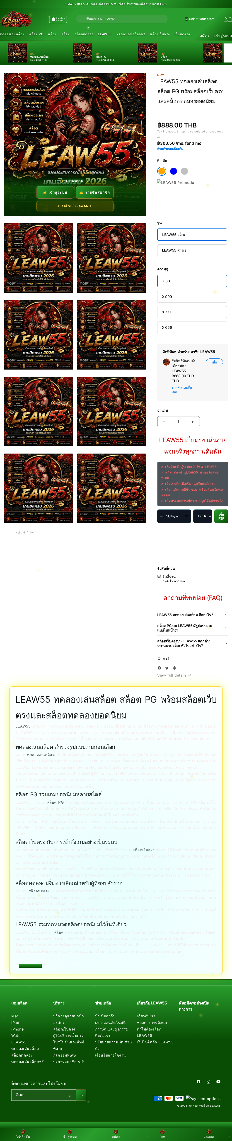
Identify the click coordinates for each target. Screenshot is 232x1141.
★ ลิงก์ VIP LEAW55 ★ (75, 206)
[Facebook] (160, 668)
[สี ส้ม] (161, 171)
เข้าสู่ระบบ (223, 35)
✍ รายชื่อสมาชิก (94, 192)
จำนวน (162, 410)
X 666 (167, 327)
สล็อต (52, 34)
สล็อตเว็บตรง (160, 34)
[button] (12, 34)
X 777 (166, 312)
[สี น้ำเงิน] (173, 171)
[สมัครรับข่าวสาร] (81, 1095)
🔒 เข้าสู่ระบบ (55, 192)
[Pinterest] (175, 668)
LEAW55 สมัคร (174, 250)
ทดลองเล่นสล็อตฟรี (130, 34)
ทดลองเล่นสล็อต (12, 34)
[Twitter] (168, 668)
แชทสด (209, 1136)
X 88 (166, 281)
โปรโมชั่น (23, 1136)
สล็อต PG (36, 34)
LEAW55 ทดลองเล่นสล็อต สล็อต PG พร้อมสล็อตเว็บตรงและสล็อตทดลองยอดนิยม (116, 4)
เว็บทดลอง (182, 34)
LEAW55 (105, 34)
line (162, 1136)
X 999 (167, 296)
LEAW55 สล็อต (174, 234)
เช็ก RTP (221, 516)
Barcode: (190, 109)
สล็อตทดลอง (84, 34)
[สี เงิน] (184, 171)
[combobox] (122, 19)
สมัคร (205, 35)
